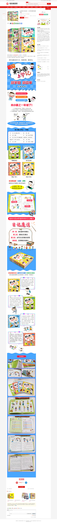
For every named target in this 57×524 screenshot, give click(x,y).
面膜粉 (38, 40)
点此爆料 (16, 505)
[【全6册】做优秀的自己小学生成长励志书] (10, 496)
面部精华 (48, 40)
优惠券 (28, 7)
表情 (10, 513)
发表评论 (34, 513)
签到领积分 (41, 14)
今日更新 (7, 0)
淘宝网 (19, 508)
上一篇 (28, 488)
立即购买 (22, 17)
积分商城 (10, 0)
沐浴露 (44, 34)
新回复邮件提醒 (29, 513)
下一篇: (32, 488)
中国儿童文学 (10, 488)
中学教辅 (46, 28)
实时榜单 (36, 7)
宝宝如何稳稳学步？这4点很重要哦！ (41, 61)
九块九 (12, 7)
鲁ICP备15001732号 (28, 521)
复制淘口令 (26, 17)
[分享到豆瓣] (18, 23)
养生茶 (46, 29)
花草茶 (47, 38)
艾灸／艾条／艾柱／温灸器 (41, 38)
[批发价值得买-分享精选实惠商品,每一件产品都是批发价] (13, 4)
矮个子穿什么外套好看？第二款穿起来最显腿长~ (43, 52)
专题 (47, 7)
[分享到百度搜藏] (21, 23)
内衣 (29, 5)
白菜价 (24, 7)
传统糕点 (43, 29)
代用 (40, 29)
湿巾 (44, 35)
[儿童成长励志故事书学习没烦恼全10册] (18, 496)
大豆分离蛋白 (40, 33)
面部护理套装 (43, 40)
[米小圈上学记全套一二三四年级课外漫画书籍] (13, 16)
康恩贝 (40, 34)
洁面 (47, 34)
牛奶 (32, 5)
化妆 (45, 31)
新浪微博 (16, 508)
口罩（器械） (41, 32)
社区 (44, 7)
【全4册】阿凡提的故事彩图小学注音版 (33, 500)
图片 (11, 513)
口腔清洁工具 (46, 32)
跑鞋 (38, 5)
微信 (10, 508)
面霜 (38, 41)
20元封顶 (16, 7)
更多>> (21, 508)
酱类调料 (44, 39)
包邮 (40, 31)
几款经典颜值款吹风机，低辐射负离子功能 (42, 55)
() (22, 479)
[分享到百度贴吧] (20, 23)
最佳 (35, 515)
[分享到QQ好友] (10, 23)
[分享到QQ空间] (16, 23)
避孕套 (41, 39)
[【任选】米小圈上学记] (25, 496)
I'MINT (38, 28)
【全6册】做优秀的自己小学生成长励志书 (12, 500)
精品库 (32, 7)
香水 (41, 41)
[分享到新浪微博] (12, 23)
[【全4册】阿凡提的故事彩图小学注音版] (32, 496)
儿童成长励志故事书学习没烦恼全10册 (19, 500)
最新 (32, 515)
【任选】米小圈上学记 (24, 500)
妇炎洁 (43, 33)
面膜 (48, 39)
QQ (13, 508)
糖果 (45, 36)
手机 (30, 5)
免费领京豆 (35, 5)
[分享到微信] (14, 23)
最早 (33, 515)
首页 (8, 7)
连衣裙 (27, 5)
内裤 (49, 29)
